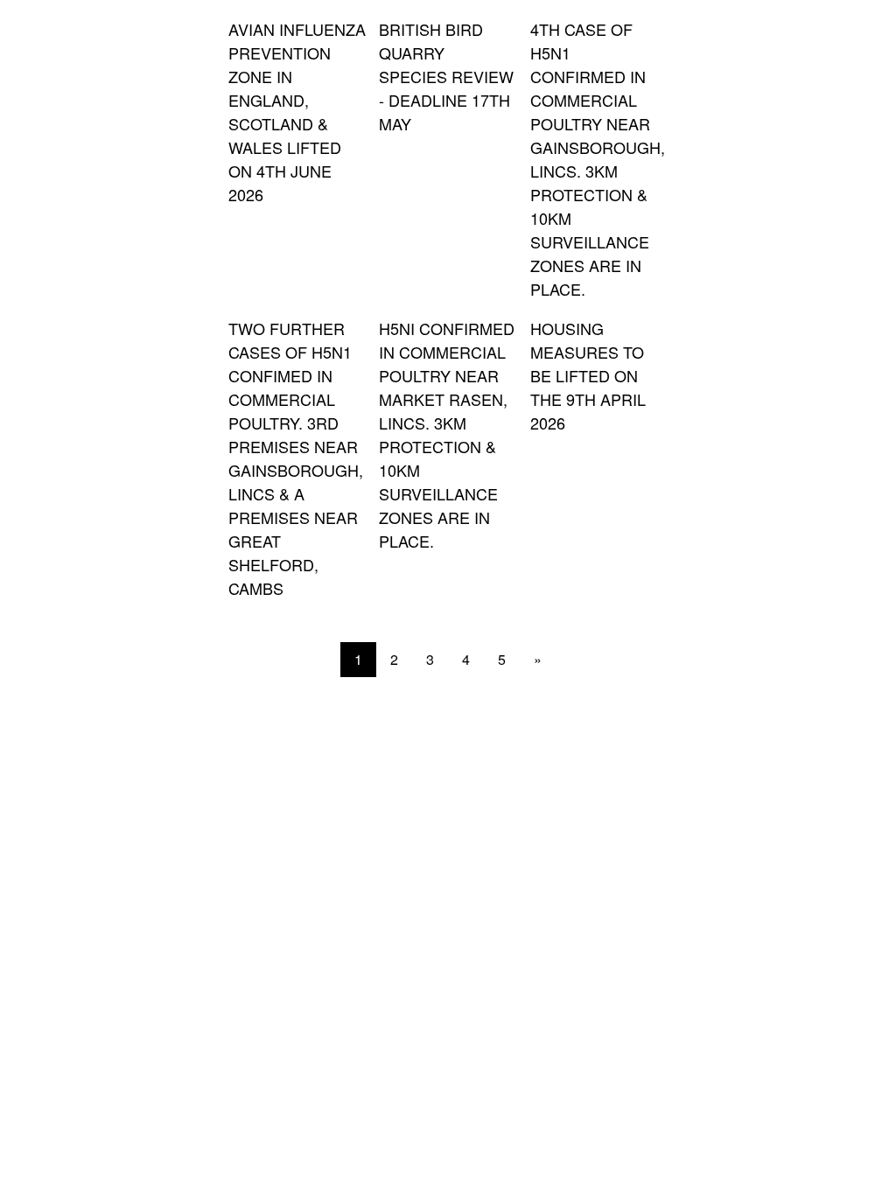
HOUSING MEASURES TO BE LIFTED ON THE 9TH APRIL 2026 (588, 375)
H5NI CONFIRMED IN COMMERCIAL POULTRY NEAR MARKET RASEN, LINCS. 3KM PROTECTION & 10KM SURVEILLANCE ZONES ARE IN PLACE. (446, 434)
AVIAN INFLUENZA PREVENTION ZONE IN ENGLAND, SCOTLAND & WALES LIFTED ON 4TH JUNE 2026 (297, 111)
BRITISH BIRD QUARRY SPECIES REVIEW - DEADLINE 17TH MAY (446, 76)
